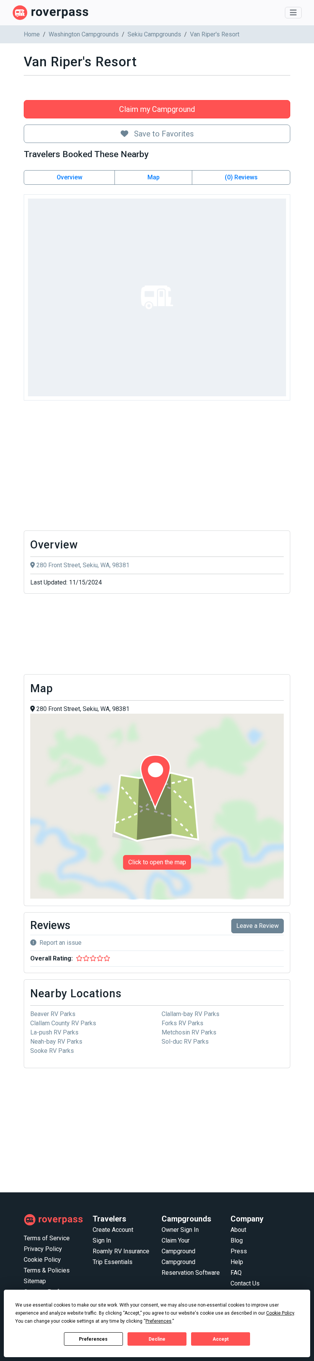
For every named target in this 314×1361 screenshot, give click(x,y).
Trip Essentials (112, 1262)
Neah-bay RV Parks (56, 1041)
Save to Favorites (163, 133)
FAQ (236, 1272)
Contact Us (245, 1283)
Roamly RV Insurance (121, 1251)
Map (153, 177)
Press (239, 1251)
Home (32, 34)
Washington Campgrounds (84, 34)
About (238, 1229)
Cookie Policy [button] (280, 1313)
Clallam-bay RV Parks (190, 1014)
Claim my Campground (157, 109)
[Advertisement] (157, 467)
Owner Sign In (180, 1229)
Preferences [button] (159, 1321)
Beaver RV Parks (52, 1014)
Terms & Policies (47, 1270)
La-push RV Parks (54, 1032)
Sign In (102, 1240)
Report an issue (60, 942)
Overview (69, 177)
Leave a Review (257, 925)
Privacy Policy (43, 1249)
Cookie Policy (42, 1259)
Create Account (113, 1229)
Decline (157, 1339)
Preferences (93, 1339)
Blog (237, 1240)
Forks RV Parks (182, 1023)
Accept (221, 1339)
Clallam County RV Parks (63, 1023)
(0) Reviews (241, 177)
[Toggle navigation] (293, 12)
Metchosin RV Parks (189, 1032)
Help (237, 1262)
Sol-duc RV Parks (185, 1041)
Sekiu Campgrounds (154, 34)
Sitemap (35, 1281)
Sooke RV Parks (52, 1050)
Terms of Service (47, 1238)
